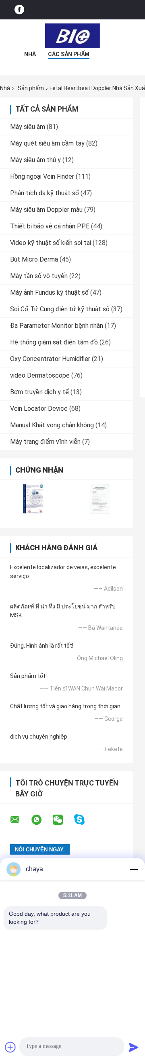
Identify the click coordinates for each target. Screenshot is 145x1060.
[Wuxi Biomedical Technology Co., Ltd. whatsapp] (41, 820)
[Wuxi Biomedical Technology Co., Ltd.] (72, 35)
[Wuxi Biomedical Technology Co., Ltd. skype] (84, 820)
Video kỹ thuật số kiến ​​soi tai (50, 243)
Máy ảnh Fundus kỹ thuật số (49, 292)
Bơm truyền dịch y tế (39, 392)
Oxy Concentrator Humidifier (50, 359)
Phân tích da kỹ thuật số (44, 193)
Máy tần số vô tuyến (39, 276)
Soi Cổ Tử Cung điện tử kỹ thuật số (60, 309)
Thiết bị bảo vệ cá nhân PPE (49, 226)
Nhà (30, 54)
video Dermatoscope (40, 375)
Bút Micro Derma (34, 259)
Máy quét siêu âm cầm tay (47, 143)
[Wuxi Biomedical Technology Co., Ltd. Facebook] (19, 10)
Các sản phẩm (68, 54)
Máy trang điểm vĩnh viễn (45, 442)
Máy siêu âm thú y (35, 160)
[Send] (133, 1047)
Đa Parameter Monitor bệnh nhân (56, 325)
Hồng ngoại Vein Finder (42, 176)
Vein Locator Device (39, 408)
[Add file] (10, 1047)
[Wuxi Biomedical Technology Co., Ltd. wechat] (63, 820)
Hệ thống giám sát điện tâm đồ (54, 342)
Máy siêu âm (27, 127)
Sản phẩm (31, 88)
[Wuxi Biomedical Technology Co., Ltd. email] (20, 820)
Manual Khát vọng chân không (52, 425)
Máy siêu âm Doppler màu (46, 209)
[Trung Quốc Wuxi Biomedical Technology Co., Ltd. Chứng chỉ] (33, 498)
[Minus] (134, 869)
